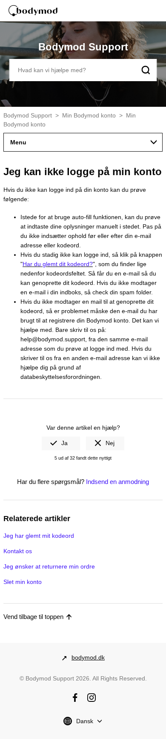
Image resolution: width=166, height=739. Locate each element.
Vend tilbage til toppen (33, 616)
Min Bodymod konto (89, 115)
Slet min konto (22, 581)
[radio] (61, 443)
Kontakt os (17, 551)
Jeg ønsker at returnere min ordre (49, 566)
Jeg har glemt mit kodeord (38, 535)
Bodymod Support (27, 115)
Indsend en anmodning (117, 481)
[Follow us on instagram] (91, 697)
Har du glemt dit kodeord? (58, 264)
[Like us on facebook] (75, 697)
